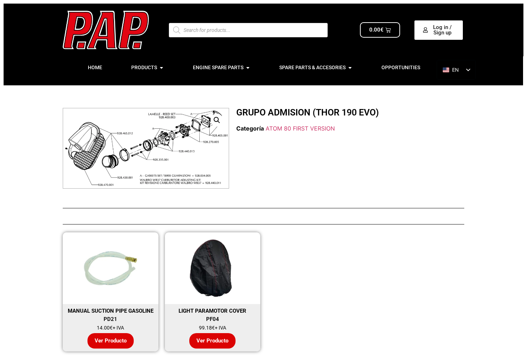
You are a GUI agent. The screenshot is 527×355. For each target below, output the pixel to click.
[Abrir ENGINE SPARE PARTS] (247, 67)
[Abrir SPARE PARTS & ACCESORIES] (349, 67)
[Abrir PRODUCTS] (161, 67)
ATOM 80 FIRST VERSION (300, 128)
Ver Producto (111, 340)
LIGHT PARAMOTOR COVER (212, 311)
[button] (216, 120)
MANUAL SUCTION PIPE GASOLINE (110, 311)
